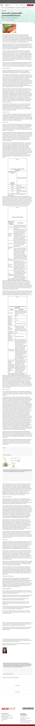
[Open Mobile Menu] (1, 5)
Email (2, 720)
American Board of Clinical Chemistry (26, 720)
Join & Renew (30, 5)
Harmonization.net (23, 716)
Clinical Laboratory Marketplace (25, 722)
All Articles (18, 7)
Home (3, 7)
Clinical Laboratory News (9, 7)
